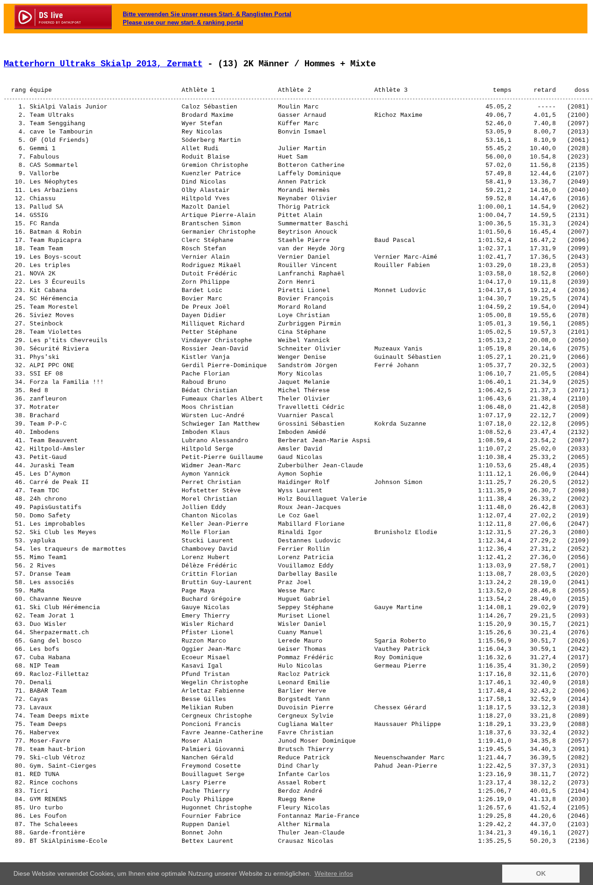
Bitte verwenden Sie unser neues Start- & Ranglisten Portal (207, 14)
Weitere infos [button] (334, 873)
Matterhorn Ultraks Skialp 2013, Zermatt (103, 64)
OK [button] (541, 873)
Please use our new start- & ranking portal (183, 22)
